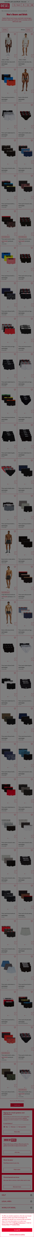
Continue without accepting (17, 1234)
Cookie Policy (16, 1224)
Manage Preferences (19, 1222)
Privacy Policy (5, 1224)
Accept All (17, 1230)
